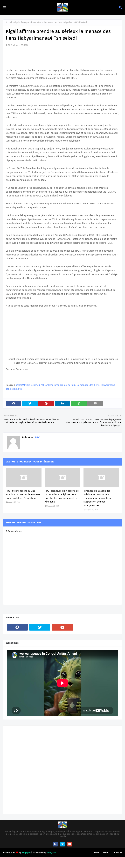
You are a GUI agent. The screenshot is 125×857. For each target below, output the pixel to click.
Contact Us (117, 852)
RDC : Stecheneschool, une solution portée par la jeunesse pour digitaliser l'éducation (23, 494)
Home (96, 852)
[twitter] (39, 627)
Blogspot (26, 852)
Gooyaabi (51, 852)
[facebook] (17, 627)
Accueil (9, 22)
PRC (10, 45)
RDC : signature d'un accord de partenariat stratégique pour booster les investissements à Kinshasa (62, 496)
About (106, 852)
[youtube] (62, 627)
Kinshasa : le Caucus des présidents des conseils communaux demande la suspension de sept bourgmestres (97, 498)
